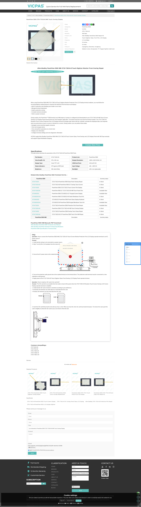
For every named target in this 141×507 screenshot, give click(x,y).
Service (75, 11)
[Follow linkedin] (32, 1)
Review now (74, 364)
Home (29, 15)
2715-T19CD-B (36, 214)
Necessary (61, 503)
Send (32, 453)
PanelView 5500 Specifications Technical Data (43, 228)
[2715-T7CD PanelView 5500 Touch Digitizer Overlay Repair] (37, 381)
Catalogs (95, 11)
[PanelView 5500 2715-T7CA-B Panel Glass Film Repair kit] (103, 381)
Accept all (78, 500)
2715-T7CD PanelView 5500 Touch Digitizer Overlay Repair (37, 393)
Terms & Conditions (49, 450)
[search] (112, 5)
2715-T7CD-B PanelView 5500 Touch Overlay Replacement (58, 393)
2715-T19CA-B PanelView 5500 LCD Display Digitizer (41, 404)
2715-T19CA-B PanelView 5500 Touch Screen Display (41, 401)
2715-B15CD (35, 199)
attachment (32, 447)
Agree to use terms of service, (41, 450)
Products (48, 11)
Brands (38, 11)
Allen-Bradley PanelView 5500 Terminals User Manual (45, 224)
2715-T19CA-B (36, 208)
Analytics (68, 503)
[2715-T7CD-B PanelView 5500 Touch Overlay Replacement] (59, 381)
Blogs (53, 487)
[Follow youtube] (27, 1)
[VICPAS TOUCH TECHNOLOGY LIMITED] (36, 6)
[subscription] (43, 483)
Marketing (81, 503)
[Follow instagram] (34, 1)
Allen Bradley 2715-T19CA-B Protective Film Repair (98, 401)
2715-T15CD (35, 187)
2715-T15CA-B (36, 184)
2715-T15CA (35, 181)
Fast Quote (111, 11)
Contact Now (68, 52)
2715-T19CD (35, 211)
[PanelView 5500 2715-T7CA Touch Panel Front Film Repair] (81, 381)
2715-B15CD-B (36, 202)
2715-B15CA (35, 193)
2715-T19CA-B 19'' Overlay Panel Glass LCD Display (70, 401)
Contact (85, 11)
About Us (66, 11)
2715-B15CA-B (36, 196)
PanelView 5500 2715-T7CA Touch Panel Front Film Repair (81, 393)
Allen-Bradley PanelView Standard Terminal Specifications (47, 226)
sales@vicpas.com (102, 1)
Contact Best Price (92, 145)
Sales (127, 247)
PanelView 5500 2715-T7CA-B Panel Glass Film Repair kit (103, 393)
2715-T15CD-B (36, 190)
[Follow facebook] (30, 1)
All (33, 15)
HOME (30, 11)
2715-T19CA (35, 205)
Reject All (62, 500)
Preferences (74, 503)
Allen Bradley (38, 15)
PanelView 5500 (48, 15)
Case (57, 11)
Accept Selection (70, 500)
